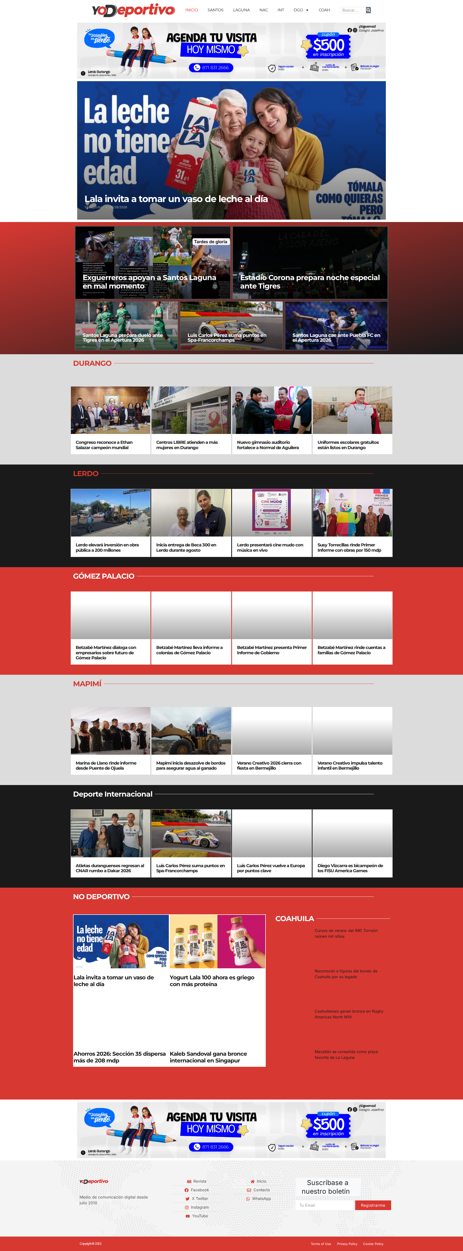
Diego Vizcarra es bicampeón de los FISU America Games (350, 868)
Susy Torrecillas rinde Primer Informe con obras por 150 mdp (349, 547)
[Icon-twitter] (89, 1216)
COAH (324, 10)
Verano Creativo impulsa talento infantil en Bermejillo (350, 765)
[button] (83, 51)
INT (281, 10)
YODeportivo (93, 207)
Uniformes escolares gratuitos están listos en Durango (348, 445)
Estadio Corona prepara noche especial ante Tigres (310, 281)
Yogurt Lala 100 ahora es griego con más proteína (212, 981)
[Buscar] (368, 10)
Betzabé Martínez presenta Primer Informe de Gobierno (272, 650)
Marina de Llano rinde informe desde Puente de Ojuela (106, 765)
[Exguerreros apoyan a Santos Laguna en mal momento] (152, 263)
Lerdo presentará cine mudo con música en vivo (270, 547)
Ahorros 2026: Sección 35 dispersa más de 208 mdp (120, 1057)
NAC (263, 10)
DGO (298, 10)
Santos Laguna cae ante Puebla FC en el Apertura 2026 (336, 337)
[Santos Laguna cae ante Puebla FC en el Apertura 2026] (336, 325)
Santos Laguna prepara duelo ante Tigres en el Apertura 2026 (123, 337)
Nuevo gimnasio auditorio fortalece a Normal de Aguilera (268, 445)
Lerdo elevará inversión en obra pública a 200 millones (107, 547)
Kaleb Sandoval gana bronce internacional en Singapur (208, 1057)
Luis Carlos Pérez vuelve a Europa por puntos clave (271, 868)
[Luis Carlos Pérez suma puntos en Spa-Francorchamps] (231, 325)
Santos (216, 10)
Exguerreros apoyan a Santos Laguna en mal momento (149, 281)
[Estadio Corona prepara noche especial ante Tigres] (310, 263)
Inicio (191, 10)
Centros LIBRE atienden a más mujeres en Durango (187, 445)
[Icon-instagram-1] (97, 1216)
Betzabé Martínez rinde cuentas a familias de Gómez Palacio (351, 650)
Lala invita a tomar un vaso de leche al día (176, 198)
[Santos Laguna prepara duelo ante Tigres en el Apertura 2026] (126, 325)
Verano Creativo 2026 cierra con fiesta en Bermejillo (269, 765)
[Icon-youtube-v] (106, 1216)
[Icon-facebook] (81, 1216)
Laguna (241, 10)
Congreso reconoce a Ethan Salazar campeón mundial (104, 445)
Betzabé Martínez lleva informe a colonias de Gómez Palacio (189, 650)
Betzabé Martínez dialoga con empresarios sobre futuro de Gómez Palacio (106, 653)
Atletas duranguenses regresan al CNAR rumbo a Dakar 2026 (110, 868)
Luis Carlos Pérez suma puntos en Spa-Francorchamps (227, 337)
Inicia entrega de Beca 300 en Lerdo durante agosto (186, 547)
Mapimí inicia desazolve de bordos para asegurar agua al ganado (190, 765)
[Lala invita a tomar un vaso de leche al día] (231, 150)
